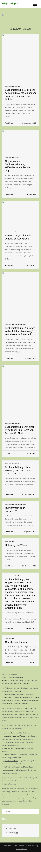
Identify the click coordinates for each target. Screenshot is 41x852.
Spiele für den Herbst (10, 761)
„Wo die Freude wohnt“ (25, 708)
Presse (17, 157)
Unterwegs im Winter (16, 545)
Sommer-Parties (9, 754)
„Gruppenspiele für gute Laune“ (13, 694)
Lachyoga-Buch (8, 733)
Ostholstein (19, 677)
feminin (17, 324)
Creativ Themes (21, 849)
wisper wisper (10, 3)
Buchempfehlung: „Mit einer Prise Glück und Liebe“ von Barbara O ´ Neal (19, 430)
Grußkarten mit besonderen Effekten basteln (18, 767)
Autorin (4, 680)
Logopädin (25, 683)
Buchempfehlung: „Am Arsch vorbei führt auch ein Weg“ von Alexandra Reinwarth (20, 331)
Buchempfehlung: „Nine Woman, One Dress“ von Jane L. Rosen (18, 470)
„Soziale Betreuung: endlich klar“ (18, 703)
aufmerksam (9, 86)
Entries (12, 828)
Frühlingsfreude (8, 742)
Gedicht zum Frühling (16, 642)
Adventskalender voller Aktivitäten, (15, 770)
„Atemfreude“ (17, 691)
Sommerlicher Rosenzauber (13, 748)
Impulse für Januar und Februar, (14, 736)
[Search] (36, 811)
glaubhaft (18, 86)
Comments (13, 832)
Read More (9, 123)
